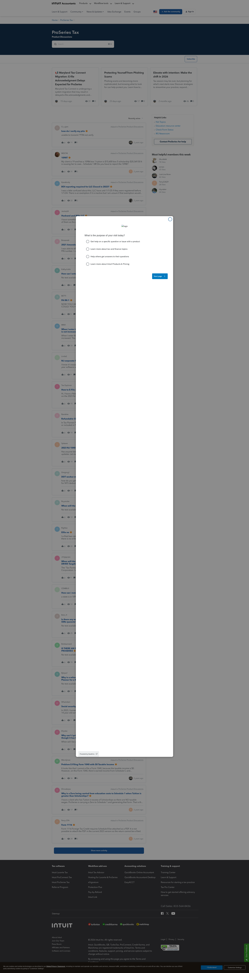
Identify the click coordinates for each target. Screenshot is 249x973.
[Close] (170, 219)
